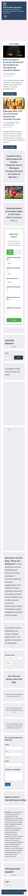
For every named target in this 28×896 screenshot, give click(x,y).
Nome (6, 751)
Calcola (14, 320)
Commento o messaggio (12, 769)
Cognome (7, 757)
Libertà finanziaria (8, 125)
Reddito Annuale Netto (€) (14, 258)
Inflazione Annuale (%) (14, 309)
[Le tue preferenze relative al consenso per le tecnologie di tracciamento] (25, 893)
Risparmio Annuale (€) (13, 269)
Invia (7, 784)
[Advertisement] (14, 30)
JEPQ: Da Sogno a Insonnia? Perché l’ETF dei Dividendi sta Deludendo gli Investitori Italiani (13, 64)
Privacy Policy (8, 885)
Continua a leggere (9, 94)
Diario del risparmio (12, 7)
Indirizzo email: (10, 655)
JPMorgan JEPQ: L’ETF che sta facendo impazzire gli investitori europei (12, 115)
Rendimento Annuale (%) (13, 298)
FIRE (17, 122)
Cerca (6, 353)
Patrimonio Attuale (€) (13, 288)
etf (4, 74)
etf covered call (11, 74)
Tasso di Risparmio (17, 252)
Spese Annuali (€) (14, 278)
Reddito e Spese (10, 252)
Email (7, 761)
